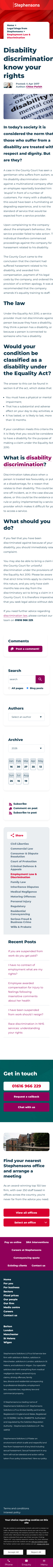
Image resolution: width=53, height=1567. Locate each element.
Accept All (13, 1552)
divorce (11, 1381)
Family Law (18, 882)
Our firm (9, 1303)
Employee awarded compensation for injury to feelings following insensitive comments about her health (25, 992)
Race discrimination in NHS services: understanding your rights (26, 1028)
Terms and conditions (16, 1508)
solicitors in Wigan (23, 1365)
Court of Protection (24, 861)
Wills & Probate (21, 926)
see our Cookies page (39, 1541)
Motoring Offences (23, 896)
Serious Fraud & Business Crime (21, 920)
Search (14, 671)
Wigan (8, 1342)
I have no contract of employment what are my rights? (25, 969)
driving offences (17, 1377)
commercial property (14, 1393)
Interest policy (12, 1512)
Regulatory (18, 906)
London (8, 1330)
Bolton (8, 1326)
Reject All (36, 1552)
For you (8, 1283)
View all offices (26, 1212)
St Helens (9, 1338)
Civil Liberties (20, 843)
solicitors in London (25, 1361)
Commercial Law (22, 848)
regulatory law (28, 1389)
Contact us (38, 1265)
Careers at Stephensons (26, 1250)
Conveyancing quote (27, 1257)
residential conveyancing (31, 1381)
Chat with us (26, 1107)
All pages (17, 688)
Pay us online (12, 1242)
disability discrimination (28, 461)
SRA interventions (37, 1242)
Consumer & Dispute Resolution (24, 855)
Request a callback (26, 1096)
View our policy (40, 1458)
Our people (11, 1299)
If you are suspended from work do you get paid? (25, 953)
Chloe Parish (34, 86)
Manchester (11, 1334)
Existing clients (17, 1265)
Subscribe (20, 803)
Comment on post (25, 808)
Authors (16, 708)
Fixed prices (11, 1295)
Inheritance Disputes (25, 886)
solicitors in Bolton (21, 1357)
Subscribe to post (25, 812)
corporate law (14, 1389)
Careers (8, 1311)
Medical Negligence (24, 891)
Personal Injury (21, 901)
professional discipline (16, 1385)
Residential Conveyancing (20, 912)
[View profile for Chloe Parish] (8, 85)
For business (11, 1287)
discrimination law (15, 615)
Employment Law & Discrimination (24, 876)
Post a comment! (27, 648)
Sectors (8, 1291)
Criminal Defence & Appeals (24, 868)
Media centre (12, 1307)
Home (10, 25)
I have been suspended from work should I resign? (25, 1012)
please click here (43, 1544)
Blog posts (36, 688)
